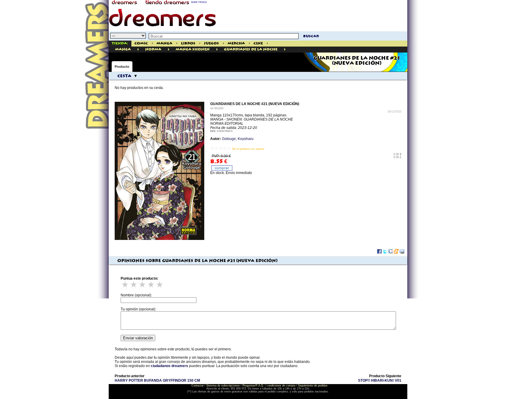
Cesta (124, 76)
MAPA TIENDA (199, 2)
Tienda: (120, 43)
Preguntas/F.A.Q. (253, 385)
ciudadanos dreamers (169, 366)
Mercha (236, 43)
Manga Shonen (193, 49)
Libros (188, 43)
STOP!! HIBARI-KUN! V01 (379, 380)
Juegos (211, 43)
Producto (122, 66)
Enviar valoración (138, 338)
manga (123, 49)
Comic (141, 43)
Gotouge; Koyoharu (238, 139)
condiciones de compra (281, 385)
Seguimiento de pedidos (313, 385)
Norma (153, 49)
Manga (164, 43)
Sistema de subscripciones (223, 385)
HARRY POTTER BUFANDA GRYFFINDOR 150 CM (157, 380)
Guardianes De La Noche (250, 49)
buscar (311, 36)
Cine (258, 43)
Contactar (197, 385)
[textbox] (224, 36)
